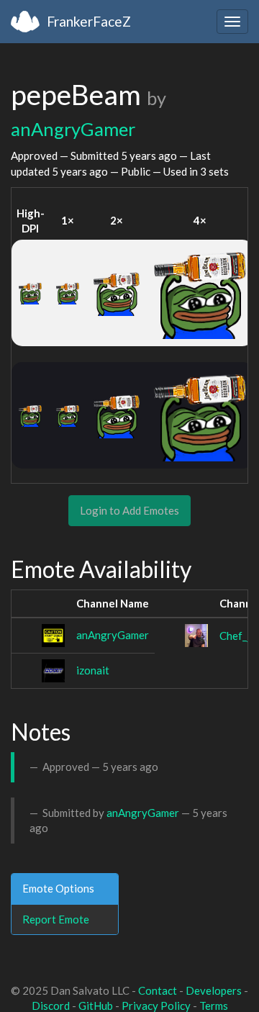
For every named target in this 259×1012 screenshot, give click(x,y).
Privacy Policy (156, 1005)
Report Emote (55, 919)
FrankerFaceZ (89, 21)
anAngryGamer (73, 129)
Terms (213, 1005)
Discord (51, 1005)
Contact (157, 990)
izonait (92, 670)
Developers (214, 990)
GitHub (95, 1005)
